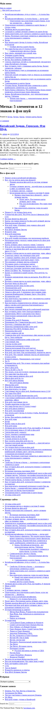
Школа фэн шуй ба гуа (14, 378)
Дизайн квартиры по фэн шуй (17, 404)
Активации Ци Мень (13, 693)
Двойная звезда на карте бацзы (17, 29)
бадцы (16, 117)
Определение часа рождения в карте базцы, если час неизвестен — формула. (30, 22)
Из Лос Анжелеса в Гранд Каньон (24, 635)
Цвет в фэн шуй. (12, 368)
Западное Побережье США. (21, 633)
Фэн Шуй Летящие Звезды (16, 230)
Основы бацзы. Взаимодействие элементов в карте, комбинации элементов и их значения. (26, 86)
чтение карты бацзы (33, 117)
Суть (7, 666)
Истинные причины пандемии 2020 (20, 471)
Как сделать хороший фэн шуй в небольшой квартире (27, 309)
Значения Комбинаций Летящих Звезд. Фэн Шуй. (25, 294)
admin (4, 134)
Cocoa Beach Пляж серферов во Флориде (26, 623)
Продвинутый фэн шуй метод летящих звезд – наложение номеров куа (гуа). (24, 606)
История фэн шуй (12, 296)
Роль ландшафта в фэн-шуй (16, 663)
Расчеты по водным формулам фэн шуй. (21, 396)
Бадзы (7, 40)
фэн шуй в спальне (17, 236)
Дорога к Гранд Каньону (20, 631)
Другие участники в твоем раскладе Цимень (23, 695)
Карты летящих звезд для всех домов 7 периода (24, 245)
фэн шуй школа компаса (15, 408)
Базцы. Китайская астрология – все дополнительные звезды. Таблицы (29, 546)
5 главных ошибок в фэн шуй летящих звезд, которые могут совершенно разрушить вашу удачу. (27, 259)
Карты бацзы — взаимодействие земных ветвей (25, 488)
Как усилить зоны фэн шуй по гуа (19, 441)
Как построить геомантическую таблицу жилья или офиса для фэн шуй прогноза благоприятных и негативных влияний (26, 305)
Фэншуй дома (10, 232)
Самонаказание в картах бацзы (17, 83)
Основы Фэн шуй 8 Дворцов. (17, 320)
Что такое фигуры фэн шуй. (16, 374)
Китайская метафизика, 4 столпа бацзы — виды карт (26, 19)
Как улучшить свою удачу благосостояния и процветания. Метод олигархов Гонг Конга (23, 312)
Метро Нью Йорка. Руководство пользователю (29, 612)
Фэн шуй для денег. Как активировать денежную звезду (28, 247)
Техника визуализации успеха (17, 346)
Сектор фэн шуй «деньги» (15, 432)
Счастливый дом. (12, 342)
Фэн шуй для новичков (14, 411)
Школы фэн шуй (12, 385)
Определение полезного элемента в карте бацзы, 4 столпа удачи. (34, 550)
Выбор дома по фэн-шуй (15, 424)
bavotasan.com (29, 708)
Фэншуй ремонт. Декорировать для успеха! (23, 359)
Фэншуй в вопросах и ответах (17, 670)
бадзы (9, 117)
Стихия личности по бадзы (16, 439)
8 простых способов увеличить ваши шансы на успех (27, 268)
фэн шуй (11, 10)
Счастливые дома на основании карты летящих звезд (27, 477)
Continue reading (8, 159)
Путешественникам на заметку (17, 610)
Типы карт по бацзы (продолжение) (19, 490)
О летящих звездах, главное (21, 191)
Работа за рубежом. (18, 618)
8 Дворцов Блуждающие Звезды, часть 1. (22, 266)
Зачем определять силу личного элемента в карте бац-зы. (28, 34)
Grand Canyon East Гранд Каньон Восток (26, 625)
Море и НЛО (10, 586)
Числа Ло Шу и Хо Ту (14, 370)
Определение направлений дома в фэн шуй (23, 316)
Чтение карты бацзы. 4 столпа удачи (20, 480)
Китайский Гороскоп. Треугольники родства (23, 57)
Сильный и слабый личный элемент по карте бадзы (26, 32)
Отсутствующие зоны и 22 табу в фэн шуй (22, 430)
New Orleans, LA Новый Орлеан (23, 627)
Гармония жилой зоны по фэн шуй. (19, 286)
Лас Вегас (14, 644)
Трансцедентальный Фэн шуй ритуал (20, 348)
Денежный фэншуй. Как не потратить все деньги (25, 290)
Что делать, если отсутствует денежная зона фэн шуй (27, 372)
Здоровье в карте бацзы (14, 55)
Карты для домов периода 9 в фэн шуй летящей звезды (27, 221)
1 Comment (4, 121)
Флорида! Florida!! (17, 657)
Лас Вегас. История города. (21, 646)
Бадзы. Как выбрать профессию (18, 60)
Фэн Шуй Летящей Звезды (16, 387)
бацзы (21, 117)
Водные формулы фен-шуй (16, 219)
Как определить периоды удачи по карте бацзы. (29, 575)
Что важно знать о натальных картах (20, 264)
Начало (8, 588)
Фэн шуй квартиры (13, 234)
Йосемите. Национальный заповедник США (28, 642)
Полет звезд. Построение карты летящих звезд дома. (32, 200)
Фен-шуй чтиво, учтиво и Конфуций (20, 699)
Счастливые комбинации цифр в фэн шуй (22, 339)
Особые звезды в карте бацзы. (22, 47)
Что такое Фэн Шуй (13, 393)
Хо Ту (7, 361)
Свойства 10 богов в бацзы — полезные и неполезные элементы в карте (27, 567)
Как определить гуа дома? (15, 389)
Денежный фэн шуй (13, 288)
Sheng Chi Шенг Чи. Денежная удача (20, 270)
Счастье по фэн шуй (13, 344)
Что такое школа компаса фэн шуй (19, 376)
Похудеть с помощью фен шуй (17, 324)
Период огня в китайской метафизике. (21, 178)
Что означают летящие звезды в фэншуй (21, 262)
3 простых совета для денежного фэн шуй (22, 255)
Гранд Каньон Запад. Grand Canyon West (26, 629)
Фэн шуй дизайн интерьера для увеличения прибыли (27, 238)
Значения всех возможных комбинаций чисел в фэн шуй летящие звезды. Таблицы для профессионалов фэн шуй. (28, 474)
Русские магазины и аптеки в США (29, 651)
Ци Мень (8, 697)
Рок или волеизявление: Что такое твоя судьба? (24, 661)
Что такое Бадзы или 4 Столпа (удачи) (20, 49)
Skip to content (5, 8)
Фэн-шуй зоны (11, 426)
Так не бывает (11, 668)
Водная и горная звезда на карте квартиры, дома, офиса (28, 253)
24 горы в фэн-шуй (13, 495)
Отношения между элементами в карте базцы (23, 493)
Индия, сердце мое (17, 640)
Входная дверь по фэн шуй (16, 283)
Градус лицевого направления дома (19, 434)
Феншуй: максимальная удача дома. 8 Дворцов (24, 350)
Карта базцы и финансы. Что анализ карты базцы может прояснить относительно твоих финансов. (28, 91)
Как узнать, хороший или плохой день (20, 53)
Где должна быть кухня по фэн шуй (19, 447)
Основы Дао (10, 318)
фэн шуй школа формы (14, 380)
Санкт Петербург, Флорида (21, 655)
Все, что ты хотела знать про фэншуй (20, 180)
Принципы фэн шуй (13, 331)
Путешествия (10, 620)
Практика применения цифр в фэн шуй (21, 327)
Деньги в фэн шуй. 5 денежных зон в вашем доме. (25, 292)
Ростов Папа (15, 653)
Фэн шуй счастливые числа (16, 402)
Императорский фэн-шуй (15, 223)
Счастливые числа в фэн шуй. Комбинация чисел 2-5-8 (27, 391)
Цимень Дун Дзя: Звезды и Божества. (20, 691)
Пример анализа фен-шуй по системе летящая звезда (26, 603)
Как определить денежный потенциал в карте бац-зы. (27, 486)
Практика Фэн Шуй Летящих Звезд (19, 329)
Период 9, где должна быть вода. (18, 212)
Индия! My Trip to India (19, 638)
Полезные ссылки (17, 648)
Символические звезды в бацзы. (23, 51)
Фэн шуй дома (11, 419)
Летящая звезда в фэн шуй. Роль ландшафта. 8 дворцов (27, 428)
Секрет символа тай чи (14, 333)
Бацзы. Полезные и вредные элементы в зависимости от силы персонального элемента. (28, 37)
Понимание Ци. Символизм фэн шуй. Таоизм (24, 322)
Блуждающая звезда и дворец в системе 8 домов (29, 193)
